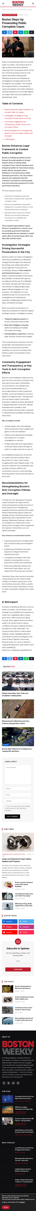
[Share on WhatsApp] (26, 32)
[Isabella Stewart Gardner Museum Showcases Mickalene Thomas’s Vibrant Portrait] (7, 1171)
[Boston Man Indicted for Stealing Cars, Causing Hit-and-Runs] (18, 736)
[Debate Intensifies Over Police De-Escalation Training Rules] (18, 681)
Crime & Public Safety (9, 14)
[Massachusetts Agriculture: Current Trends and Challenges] (7, 1161)
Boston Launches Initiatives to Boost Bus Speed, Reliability (24, 884)
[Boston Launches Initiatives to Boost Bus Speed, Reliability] (7, 885)
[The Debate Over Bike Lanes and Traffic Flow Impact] (7, 896)
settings (22, 1202)
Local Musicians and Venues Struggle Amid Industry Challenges (24, 1150)
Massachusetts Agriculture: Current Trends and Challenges (24, 1160)
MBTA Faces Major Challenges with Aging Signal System (24, 1109)
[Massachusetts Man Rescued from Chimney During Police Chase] (18, 708)
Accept (6, 1207)
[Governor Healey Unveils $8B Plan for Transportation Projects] (7, 1121)
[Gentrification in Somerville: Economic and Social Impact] (7, 1132)
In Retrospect (9, 139)
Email (18, 961)
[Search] (33, 3)
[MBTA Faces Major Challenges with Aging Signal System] (7, 1109)
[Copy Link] (31, 32)
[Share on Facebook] (4, 32)
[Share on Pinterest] (15, 32)
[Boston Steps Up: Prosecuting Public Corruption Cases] (18, 47)
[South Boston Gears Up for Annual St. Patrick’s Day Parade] (7, 1010)
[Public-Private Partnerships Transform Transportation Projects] (7, 1182)
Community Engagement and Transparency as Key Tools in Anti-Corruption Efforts (17, 124)
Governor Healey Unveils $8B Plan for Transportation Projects (24, 1120)
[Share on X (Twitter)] (9, 32)
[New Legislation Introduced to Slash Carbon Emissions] (7, 1021)
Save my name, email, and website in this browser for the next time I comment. (17, 808)
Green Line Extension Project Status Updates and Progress (24, 999)
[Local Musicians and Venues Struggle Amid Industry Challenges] (7, 1150)
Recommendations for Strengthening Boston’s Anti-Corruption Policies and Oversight (18, 133)
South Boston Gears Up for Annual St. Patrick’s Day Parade (23, 1009)
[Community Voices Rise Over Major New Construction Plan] (7, 1099)
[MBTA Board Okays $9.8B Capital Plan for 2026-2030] (7, 906)
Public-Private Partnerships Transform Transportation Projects (24, 1182)
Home (3, 9)
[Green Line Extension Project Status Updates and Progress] (18, 842)
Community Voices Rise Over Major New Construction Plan (24, 1098)
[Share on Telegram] (20, 32)
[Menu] (3, 3)
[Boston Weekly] (18, 3)
